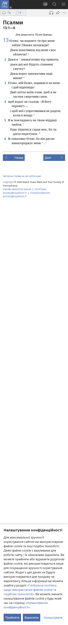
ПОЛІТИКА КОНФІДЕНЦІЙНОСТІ (24, 191)
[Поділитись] (58, 12)
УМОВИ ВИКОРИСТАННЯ (17, 189)
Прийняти (12, 618)
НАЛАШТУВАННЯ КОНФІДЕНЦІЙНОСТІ (26, 194)
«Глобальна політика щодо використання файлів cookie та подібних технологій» (30, 589)
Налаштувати (53, 618)
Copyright (8, 182)
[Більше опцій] (64, 12)
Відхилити (31, 618)
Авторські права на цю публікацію (22, 176)
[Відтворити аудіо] (51, 12)
